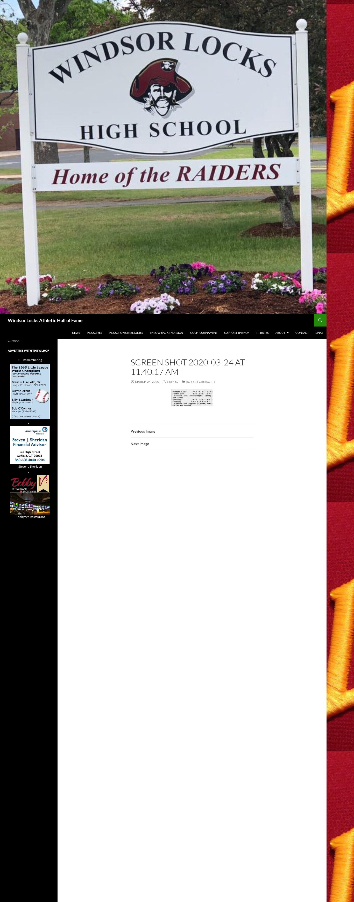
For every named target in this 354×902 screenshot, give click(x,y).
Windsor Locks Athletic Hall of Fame (45, 320)
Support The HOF (236, 332)
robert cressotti (200, 382)
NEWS (76, 332)
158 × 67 (173, 382)
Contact (302, 332)
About (280, 332)
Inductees (94, 332)
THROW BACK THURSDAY (166, 332)
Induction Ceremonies (126, 332)
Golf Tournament (203, 332)
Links (319, 332)
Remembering (32, 360)
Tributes (262, 332)
